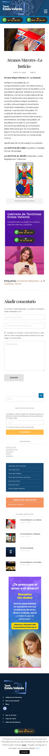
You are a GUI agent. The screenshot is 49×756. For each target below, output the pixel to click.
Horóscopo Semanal (15, 504)
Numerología (11, 449)
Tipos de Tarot (13, 485)
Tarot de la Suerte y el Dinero (19, 477)
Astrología (11, 447)
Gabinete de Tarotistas (17, 466)
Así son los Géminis (27, 548)
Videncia (9, 456)
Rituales (9, 452)
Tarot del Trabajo (14, 473)
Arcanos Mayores (27, 280)
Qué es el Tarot (14, 481)
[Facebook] (5, 708)
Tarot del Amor (14, 470)
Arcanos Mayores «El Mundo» (30, 534)
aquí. (24, 745)
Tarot (33, 72)
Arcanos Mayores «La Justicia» (31, 520)
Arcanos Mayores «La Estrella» (31, 562)
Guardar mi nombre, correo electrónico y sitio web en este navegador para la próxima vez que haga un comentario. (24, 335)
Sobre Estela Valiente (16, 488)
